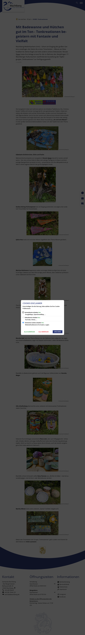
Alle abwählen (44, 332)
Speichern (57, 332)
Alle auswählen (29, 332)
